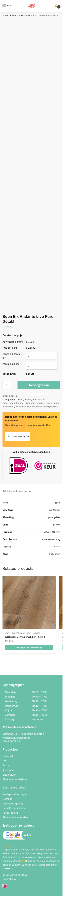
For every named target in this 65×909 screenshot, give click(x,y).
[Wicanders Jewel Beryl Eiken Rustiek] (29, 602)
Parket (13, 15)
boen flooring (17, 403)
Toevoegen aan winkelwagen (39, 386)
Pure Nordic (31, 15)
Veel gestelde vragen (15, 794)
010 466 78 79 (20, 436)
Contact (7, 798)
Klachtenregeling (12, 803)
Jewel (8, 633)
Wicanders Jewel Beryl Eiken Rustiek (25, 636)
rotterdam (21, 406)
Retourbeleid (10, 812)
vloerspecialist (50, 406)
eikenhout (30, 403)
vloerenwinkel (34, 406)
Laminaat (7, 756)
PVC (5, 760)
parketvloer (8, 406)
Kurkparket (8, 770)
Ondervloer (9, 774)
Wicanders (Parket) (30, 633)
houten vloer (52, 403)
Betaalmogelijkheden (14, 808)
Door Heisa (9, 879)
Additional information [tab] (16, 491)
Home (5, 15)
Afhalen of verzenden (15, 817)
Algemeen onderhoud (15, 779)
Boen (21, 15)
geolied (40, 403)
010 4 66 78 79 (11, 741)
